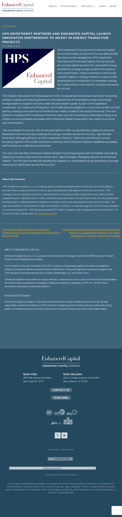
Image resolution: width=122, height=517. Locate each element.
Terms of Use (67, 449)
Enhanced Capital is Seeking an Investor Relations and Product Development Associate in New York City (31, 232)
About (53, 6)
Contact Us (61, 390)
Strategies (68, 6)
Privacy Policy (54, 449)
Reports (87, 6)
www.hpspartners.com (45, 213)
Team (102, 6)
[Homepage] (22, 7)
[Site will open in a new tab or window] (49, 414)
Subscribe (61, 397)
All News (10, 26)
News (113, 6)
